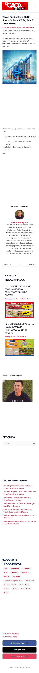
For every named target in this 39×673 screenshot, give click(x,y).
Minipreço (16, 576)
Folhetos (7, 299)
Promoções (30, 580)
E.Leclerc (14, 572)
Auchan (6, 576)
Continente (26, 568)
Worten (15, 589)
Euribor (6, 589)
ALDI (5, 572)
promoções (14, 299)
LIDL (5, 568)
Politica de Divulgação (10, 637)
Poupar (6, 593)
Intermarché (25, 572)
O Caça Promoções (4, 10)
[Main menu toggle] (35, 6)
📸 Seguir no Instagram (19, 656)
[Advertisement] (19, 107)
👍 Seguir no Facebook (19, 643)
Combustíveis (24, 585)
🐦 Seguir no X (19, 650)
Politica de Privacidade (10, 634)
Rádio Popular (26, 589)
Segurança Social (10, 585)
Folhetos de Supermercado (13, 580)
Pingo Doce (15, 568)
